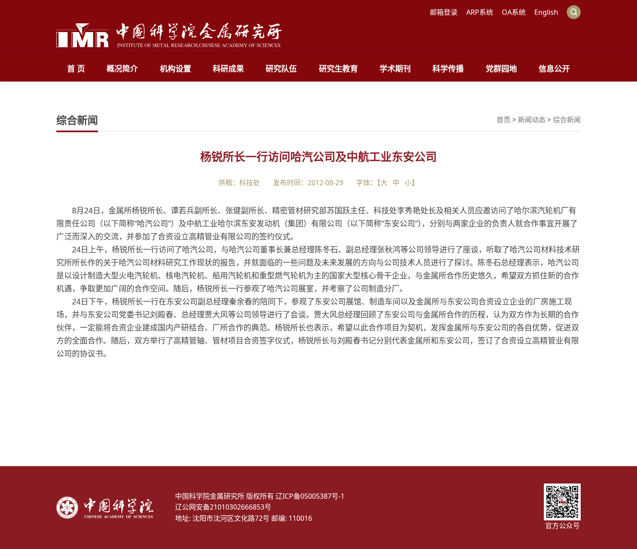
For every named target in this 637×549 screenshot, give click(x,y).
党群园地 (501, 68)
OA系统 (514, 12)
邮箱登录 (444, 12)
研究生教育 (338, 68)
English (546, 12)
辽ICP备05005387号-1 (310, 496)
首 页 (76, 68)
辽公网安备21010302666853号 (223, 507)
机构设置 (175, 68)
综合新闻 (567, 119)
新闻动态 (532, 119)
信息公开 (554, 68)
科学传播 (448, 68)
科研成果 (228, 68)
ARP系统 (479, 12)
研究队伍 (281, 68)
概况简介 (122, 68)
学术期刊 (395, 68)
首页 (503, 119)
